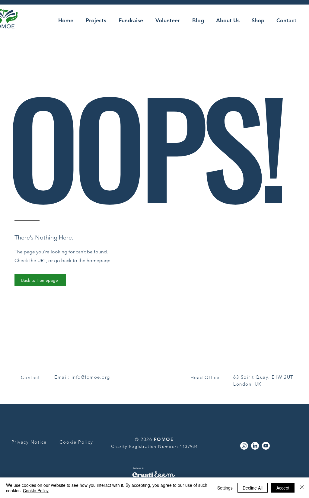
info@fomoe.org (91, 377)
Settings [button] (225, 488)
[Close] (301, 487)
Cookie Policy (36, 490)
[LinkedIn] (255, 446)
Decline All (253, 488)
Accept (282, 488)
